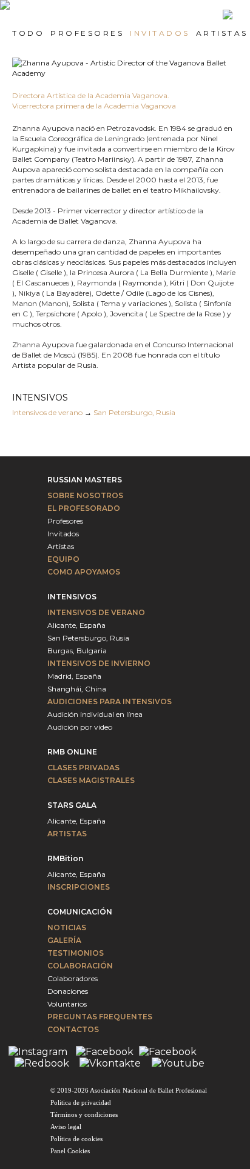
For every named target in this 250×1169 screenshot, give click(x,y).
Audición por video (79, 726)
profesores (87, 33)
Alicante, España (76, 625)
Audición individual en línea (95, 714)
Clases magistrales (91, 780)
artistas (222, 33)
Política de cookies (76, 1138)
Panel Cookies (70, 1150)
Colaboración (80, 965)
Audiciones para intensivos (109, 701)
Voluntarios (67, 1003)
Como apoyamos (83, 571)
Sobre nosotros (85, 495)
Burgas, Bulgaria (77, 650)
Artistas (60, 546)
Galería (64, 940)
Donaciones (67, 991)
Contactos (73, 1029)
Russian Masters (84, 479)
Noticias (66, 927)
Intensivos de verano (47, 412)
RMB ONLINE (72, 751)
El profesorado (83, 508)
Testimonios (75, 953)
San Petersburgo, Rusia (134, 412)
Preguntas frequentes (99, 1016)
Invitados (63, 533)
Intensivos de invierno (98, 663)
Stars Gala (71, 805)
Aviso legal (65, 1126)
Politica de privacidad (80, 1102)
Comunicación (79, 911)
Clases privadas (83, 767)
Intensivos (71, 596)
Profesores (65, 520)
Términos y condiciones (84, 1114)
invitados (160, 33)
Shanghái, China (76, 688)
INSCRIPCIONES (78, 886)
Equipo (63, 559)
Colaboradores (72, 978)
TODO (28, 33)
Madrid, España (74, 676)
